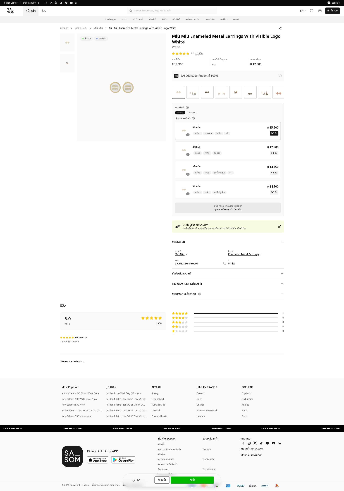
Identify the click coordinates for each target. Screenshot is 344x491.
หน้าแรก (64, 28)
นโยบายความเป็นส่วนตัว (167, 464)
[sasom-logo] (10, 10)
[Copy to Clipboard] (224, 263)
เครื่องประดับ (81, 28)
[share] (280, 28)
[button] (172, 11)
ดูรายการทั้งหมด (221, 209)
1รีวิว (159, 323)
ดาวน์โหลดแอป (29, 2)
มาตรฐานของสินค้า (165, 459)
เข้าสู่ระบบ (332, 11)
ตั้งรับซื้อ (237, 209)
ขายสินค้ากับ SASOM (251, 449)
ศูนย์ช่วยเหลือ (208, 459)
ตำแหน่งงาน (162, 469)
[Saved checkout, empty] (320, 10)
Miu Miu (98, 28)
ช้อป (43, 11)
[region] (121, 87)
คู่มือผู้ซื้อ (161, 444)
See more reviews (71, 361)
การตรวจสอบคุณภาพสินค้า (169, 449)
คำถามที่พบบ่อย (209, 469)
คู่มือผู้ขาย (161, 454)
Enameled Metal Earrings (243, 254)
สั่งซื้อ (192, 480)
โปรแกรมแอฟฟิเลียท (251, 455)
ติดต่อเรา (207, 449)
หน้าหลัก (31, 11)
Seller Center (10, 2)
